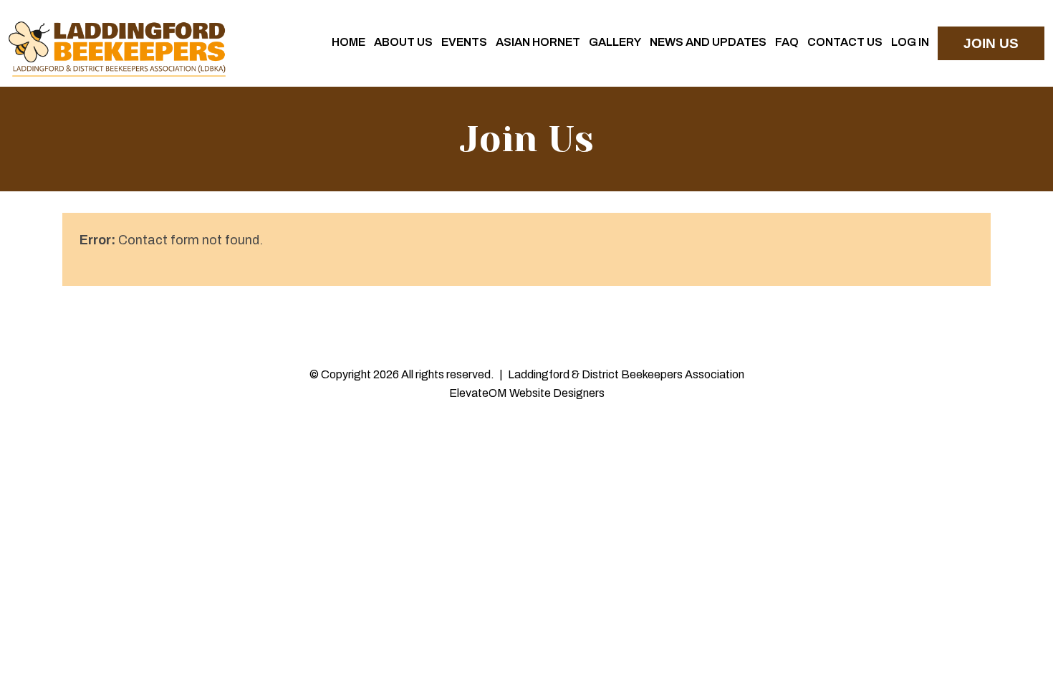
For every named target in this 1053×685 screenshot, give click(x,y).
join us (991, 43)
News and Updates (708, 42)
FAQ (787, 42)
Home (348, 42)
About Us (403, 42)
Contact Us (845, 42)
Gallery (615, 42)
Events (464, 42)
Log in (910, 42)
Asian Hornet (538, 42)
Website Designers (557, 393)
